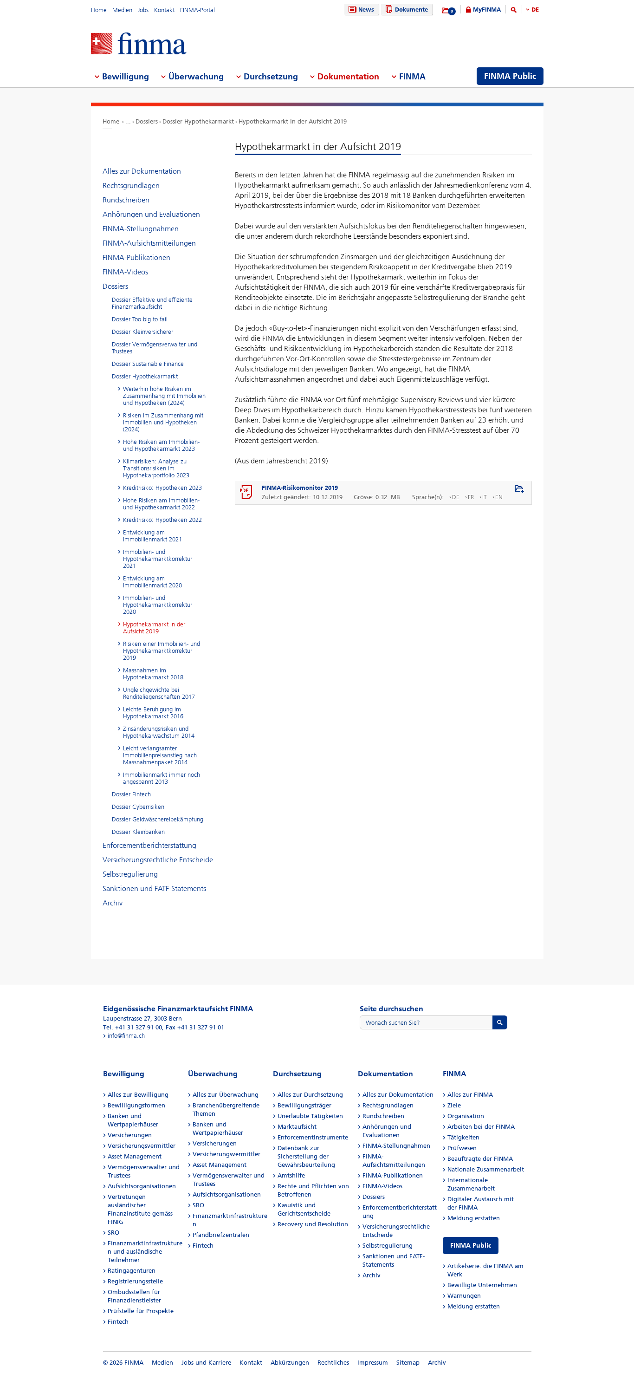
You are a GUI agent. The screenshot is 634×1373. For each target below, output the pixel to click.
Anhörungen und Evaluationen (151, 214)
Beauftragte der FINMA (480, 1158)
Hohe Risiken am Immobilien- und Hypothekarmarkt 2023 (161, 445)
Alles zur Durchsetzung (310, 1094)
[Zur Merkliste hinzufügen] (519, 489)
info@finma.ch (126, 1035)
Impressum (372, 1362)
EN (499, 497)
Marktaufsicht (297, 1126)
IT (484, 497)
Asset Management (135, 1156)
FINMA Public (470, 1245)
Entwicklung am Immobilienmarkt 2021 (152, 536)
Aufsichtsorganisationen (142, 1186)
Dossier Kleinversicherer (142, 331)
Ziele (454, 1105)
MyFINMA (487, 9)
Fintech (118, 1321)
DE (535, 9)
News (366, 9)
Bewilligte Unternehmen (482, 1285)
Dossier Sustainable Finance (148, 363)
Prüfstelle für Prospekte (141, 1311)
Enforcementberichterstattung (149, 845)
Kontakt (164, 10)
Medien (122, 10)
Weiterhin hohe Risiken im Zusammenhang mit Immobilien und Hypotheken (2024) (164, 395)
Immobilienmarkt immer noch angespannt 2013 (161, 778)
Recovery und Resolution (313, 1224)
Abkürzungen (290, 1362)
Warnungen (464, 1295)
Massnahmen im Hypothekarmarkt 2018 (153, 674)
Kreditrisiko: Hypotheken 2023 (162, 487)
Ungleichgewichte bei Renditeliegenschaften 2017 (159, 693)
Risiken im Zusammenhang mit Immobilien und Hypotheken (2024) (163, 422)
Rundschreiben (126, 199)
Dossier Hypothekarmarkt (198, 121)
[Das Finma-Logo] (139, 44)
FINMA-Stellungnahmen (141, 228)
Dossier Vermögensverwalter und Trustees (154, 348)
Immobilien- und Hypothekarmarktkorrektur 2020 (157, 604)
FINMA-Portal (197, 10)
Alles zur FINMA (470, 1094)
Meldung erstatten (473, 1218)
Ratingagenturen (131, 1270)
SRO (113, 1232)
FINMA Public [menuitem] (510, 76)
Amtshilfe (291, 1175)
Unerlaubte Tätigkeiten (310, 1116)
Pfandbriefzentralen (221, 1234)
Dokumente (411, 9)
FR (471, 497)
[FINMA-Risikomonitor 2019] (246, 492)
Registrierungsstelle (135, 1281)
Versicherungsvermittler (141, 1145)
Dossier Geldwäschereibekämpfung (157, 819)
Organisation (465, 1116)
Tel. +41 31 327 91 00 (132, 1027)
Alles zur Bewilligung (138, 1094)
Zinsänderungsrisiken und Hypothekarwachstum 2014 (158, 732)
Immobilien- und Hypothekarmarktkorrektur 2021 (157, 558)
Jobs (143, 10)
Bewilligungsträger (304, 1105)
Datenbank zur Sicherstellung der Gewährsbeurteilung (306, 1156)
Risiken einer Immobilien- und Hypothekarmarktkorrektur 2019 (161, 650)
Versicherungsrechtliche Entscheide (158, 859)
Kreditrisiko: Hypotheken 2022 (162, 519)
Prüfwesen (462, 1148)
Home (99, 10)
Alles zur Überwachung (226, 1094)
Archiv (113, 902)
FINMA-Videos (125, 271)
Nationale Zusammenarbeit (485, 1169)
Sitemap (408, 1362)
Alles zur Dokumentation (142, 171)
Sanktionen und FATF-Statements (154, 888)
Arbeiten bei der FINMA (481, 1126)
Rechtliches (333, 1362)
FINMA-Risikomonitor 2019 (300, 487)
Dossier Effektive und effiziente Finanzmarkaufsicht (152, 303)
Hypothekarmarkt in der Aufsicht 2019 (293, 121)
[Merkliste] (445, 11)
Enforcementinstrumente (313, 1137)
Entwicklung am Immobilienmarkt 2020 (152, 582)
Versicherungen (130, 1135)
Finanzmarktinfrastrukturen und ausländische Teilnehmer (145, 1251)
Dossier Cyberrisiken (138, 806)
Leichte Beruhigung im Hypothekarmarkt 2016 (153, 713)
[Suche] (513, 11)
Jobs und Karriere (206, 1362)
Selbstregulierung (130, 874)
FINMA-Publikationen (136, 257)
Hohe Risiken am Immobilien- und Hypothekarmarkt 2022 (161, 504)
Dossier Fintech (131, 794)
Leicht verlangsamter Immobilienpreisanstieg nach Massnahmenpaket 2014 (160, 755)
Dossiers (147, 121)
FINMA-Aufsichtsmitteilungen (149, 243)
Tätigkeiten (463, 1137)
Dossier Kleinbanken (138, 831)
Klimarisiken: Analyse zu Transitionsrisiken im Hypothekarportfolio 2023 (156, 468)
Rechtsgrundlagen (131, 185)
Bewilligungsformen (136, 1105)
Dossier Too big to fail (140, 319)
